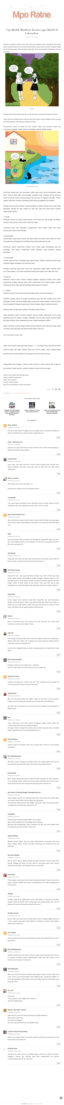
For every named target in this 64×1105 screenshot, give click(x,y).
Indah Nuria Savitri (13, 676)
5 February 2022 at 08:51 (14, 741)
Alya (9, 717)
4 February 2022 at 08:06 (14, 461)
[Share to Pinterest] (59, 389)
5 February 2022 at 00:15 (14, 662)
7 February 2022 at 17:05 (14, 993)
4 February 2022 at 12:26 (14, 536)
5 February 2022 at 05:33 (14, 695)
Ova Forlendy (12, 932)
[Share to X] (56, 389)
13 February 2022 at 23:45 (14, 1051)
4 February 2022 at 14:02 (14, 572)
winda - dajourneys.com (15, 442)
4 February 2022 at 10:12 (14, 480)
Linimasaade (12, 498)
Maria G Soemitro (13, 478)
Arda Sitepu (11, 874)
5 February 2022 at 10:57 (14, 857)
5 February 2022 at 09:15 (14, 775)
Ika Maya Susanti (13, 913)
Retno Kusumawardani (15, 659)
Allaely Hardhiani (13, 836)
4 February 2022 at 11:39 (14, 500)
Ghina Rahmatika (13, 969)
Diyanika (10, 894)
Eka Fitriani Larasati (14, 570)
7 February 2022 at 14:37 (14, 952)
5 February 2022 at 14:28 (14, 896)
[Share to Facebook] (53, 389)
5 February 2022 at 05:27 (14, 678)
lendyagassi (11, 814)
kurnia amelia (12, 773)
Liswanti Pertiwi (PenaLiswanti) (17, 1031)
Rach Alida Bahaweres (14, 756)
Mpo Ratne (34, 1103)
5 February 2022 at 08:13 (14, 720)
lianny (9, 534)
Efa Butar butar (12, 1048)
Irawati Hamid (12, 459)
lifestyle (13, 393)
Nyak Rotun (11, 594)
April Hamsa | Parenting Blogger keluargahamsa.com (24, 792)
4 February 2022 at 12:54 (14, 555)
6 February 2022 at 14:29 (14, 915)
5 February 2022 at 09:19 (14, 795)
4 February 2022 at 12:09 (14, 517)
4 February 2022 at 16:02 (14, 618)
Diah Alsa (11, 633)
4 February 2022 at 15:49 (14, 596)
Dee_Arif (10, 990)
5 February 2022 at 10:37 (14, 816)
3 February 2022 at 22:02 (14, 427)
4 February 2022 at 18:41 (14, 635)
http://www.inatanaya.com (16, 514)
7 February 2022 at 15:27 (14, 971)
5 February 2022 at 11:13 (13, 877)
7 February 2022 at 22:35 (14, 1012)
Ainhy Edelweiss (13, 739)
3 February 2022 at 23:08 (14, 444)
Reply (58, 437)
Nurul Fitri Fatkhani (13, 855)
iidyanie (10, 616)
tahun (35, 345)
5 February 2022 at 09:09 (14, 758)
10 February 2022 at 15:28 (14, 1034)
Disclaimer (40, 1103)
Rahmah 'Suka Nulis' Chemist (17, 1010)
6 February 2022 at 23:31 (14, 935)
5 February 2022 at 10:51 (14, 838)
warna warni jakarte (23, 393)
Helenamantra (12, 693)
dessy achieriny (12, 425)
